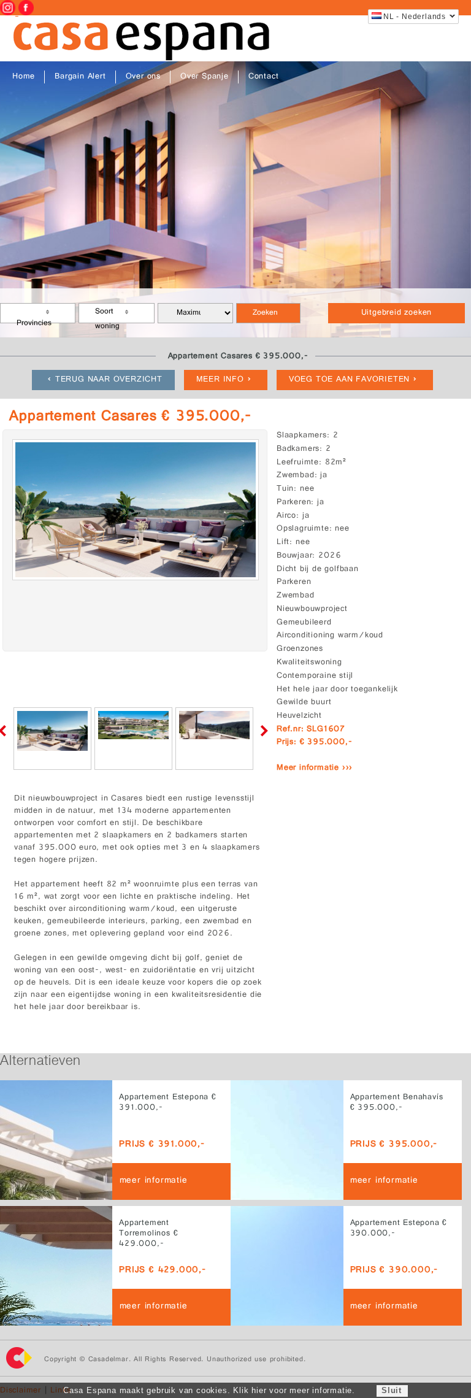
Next (262, 730)
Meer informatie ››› (315, 768)
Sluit (391, 1390)
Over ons (143, 77)
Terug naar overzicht (109, 380)
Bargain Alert (80, 77)
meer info (220, 380)
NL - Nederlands (414, 16)
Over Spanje (204, 77)
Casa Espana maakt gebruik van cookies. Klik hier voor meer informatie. (209, 1390)
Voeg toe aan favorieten (349, 380)
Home (23, 77)
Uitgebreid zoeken (396, 313)
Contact (263, 77)
